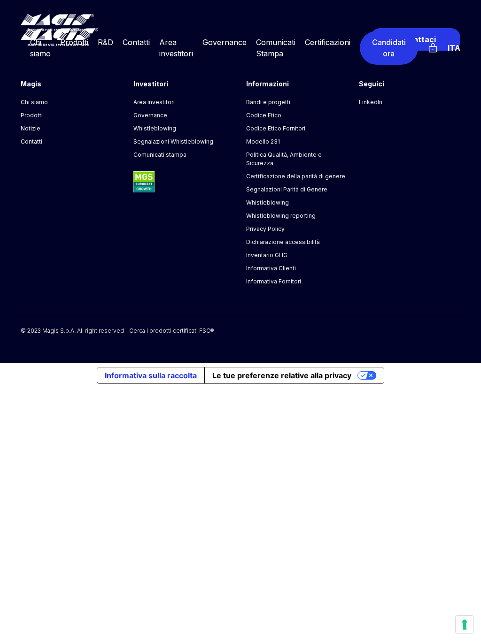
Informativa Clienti (271, 268)
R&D (105, 42)
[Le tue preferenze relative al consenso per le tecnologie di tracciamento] (464, 624)
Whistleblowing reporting (281, 215)
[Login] (432, 46)
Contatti (136, 42)
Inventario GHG (266, 255)
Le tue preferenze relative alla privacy (281, 375)
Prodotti (74, 42)
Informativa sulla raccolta (151, 375)
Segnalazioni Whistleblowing (173, 141)
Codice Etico (263, 115)
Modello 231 (263, 141)
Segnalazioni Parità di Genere (286, 189)
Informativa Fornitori (273, 281)
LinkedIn (370, 102)
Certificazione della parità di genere (295, 176)
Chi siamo (34, 102)
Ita (454, 48)
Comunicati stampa (159, 154)
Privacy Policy (265, 228)
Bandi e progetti (268, 102)
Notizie (30, 128)
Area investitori (154, 102)
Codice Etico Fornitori (275, 128)
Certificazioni (327, 42)
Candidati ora (389, 48)
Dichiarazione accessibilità (283, 241)
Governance (224, 42)
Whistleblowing (154, 128)
